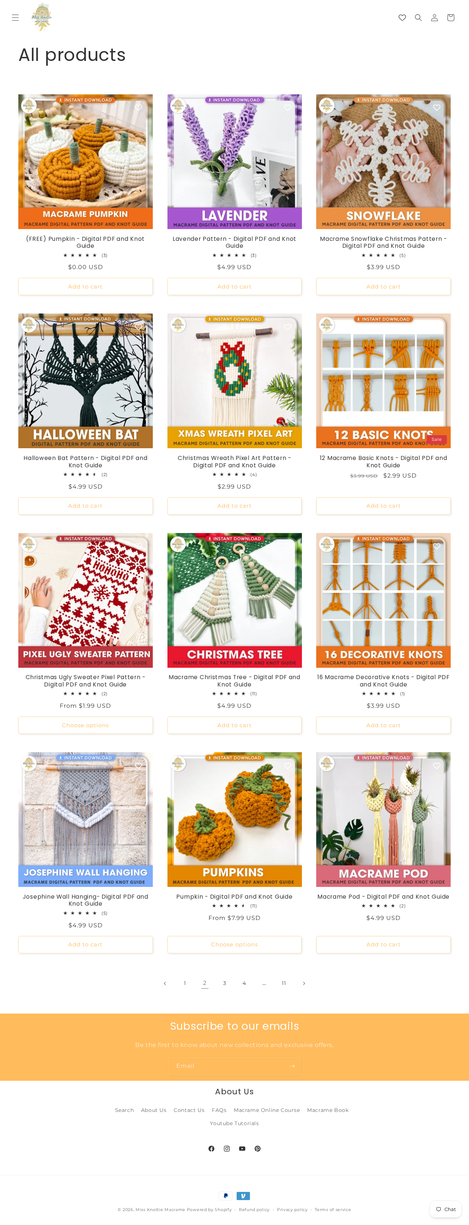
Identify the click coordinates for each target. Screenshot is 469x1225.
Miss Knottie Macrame (160, 1209)
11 (284, 983)
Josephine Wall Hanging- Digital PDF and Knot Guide (85, 900)
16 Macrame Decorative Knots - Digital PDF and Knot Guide (383, 681)
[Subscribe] (292, 1066)
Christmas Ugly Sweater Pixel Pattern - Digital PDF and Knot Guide (85, 681)
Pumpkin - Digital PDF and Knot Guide (234, 896)
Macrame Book (327, 1110)
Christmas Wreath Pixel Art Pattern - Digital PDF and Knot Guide (234, 461)
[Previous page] (165, 983)
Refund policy (254, 1209)
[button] (15, 18)
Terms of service (333, 1209)
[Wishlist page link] (402, 17)
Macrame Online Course (267, 1110)
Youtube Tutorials (234, 1123)
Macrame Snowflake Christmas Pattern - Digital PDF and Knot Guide (383, 242)
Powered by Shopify (209, 1209)
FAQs (219, 1110)
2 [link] (205, 982)
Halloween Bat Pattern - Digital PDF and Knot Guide (85, 461)
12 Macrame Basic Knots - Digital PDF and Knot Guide (383, 461)
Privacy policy (292, 1209)
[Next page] (304, 983)
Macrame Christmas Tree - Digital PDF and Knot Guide (234, 681)
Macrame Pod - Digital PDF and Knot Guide (383, 896)
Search (124, 1110)
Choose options (85, 725)
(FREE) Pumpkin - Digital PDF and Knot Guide (85, 242)
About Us (154, 1110)
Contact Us (189, 1110)
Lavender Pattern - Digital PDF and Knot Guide (234, 242)
